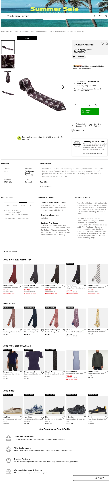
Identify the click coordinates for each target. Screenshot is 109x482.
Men (11, 31)
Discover (4, 31)
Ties (32, 31)
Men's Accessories (22, 31)
